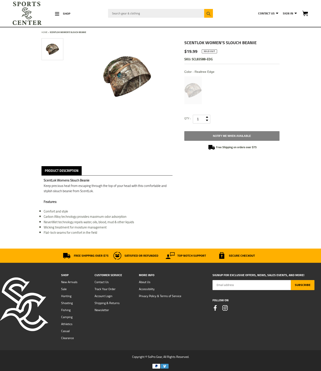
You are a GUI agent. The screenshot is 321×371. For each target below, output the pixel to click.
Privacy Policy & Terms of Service (160, 296)
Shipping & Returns (107, 303)
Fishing (66, 310)
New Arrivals (69, 282)
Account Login (103, 296)
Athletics (66, 324)
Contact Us (102, 282)
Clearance (67, 338)
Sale (64, 289)
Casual (65, 331)
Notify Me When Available (232, 136)
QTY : (187, 118)
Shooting (67, 303)
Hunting (66, 296)
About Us (144, 282)
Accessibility (147, 289)
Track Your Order (105, 289)
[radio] (193, 90)
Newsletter (102, 310)
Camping (66, 317)
